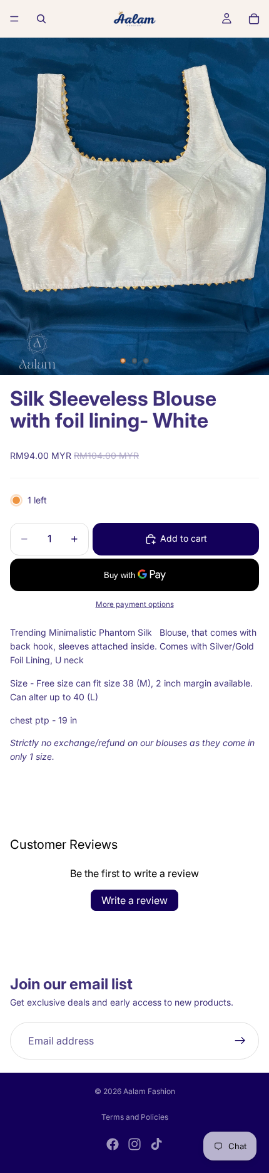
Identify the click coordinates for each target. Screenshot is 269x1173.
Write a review (134, 900)
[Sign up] (240, 1041)
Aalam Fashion (149, 1091)
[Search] (41, 19)
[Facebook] (112, 1144)
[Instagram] (134, 1144)
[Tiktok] (156, 1144)
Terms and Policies (134, 1117)
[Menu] (14, 18)
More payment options (135, 604)
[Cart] (254, 19)
